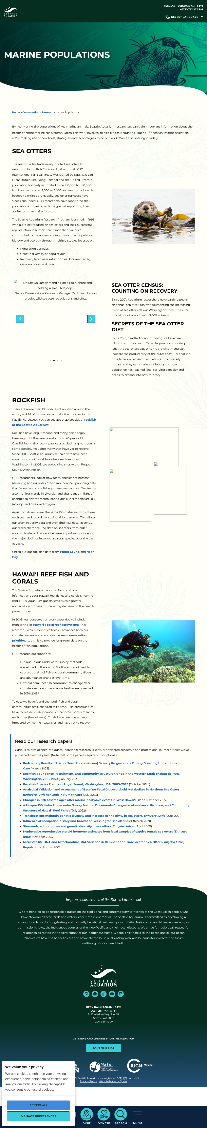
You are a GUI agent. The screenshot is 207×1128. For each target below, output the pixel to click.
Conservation (30, 112)
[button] (20, 319)
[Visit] (86, 1114)
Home (16, 112)
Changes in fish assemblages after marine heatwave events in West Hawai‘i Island (84, 800)
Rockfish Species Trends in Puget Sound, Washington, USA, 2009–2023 (75, 784)
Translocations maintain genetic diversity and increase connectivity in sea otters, (94, 816)
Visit (86, 1123)
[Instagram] (86, 994)
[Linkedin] (120, 994)
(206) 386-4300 (103, 1021)
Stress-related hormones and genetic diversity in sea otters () (79, 826)
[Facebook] (95, 994)
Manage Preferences (38, 1116)
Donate (103, 1123)
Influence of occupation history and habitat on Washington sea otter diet (77, 821)
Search (121, 1123)
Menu (137, 1123)
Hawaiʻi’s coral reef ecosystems (56, 625)
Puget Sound (70, 552)
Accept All (39, 1105)
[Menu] (137, 1114)
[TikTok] (103, 994)
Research (47, 112)
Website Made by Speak (113, 1081)
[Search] (120, 1114)
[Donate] (103, 1114)
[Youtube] (112, 994)
